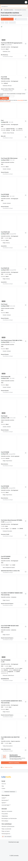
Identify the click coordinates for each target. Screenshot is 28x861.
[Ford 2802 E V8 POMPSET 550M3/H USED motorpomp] (14, 583)
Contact (3, 788)
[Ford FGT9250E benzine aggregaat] (14, 442)
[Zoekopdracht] (26, 6)
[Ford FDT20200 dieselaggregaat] (14, 185)
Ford (2, 120)
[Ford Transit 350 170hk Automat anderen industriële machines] (14, 149)
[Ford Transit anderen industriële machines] (14, 295)
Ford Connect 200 (5, 376)
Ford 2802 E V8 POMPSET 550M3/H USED (12, 592)
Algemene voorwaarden (7, 811)
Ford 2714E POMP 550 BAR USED (10, 625)
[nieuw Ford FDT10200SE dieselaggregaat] (14, 650)
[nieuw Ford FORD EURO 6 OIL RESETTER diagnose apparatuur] (14, 727)
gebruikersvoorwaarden (5, 101)
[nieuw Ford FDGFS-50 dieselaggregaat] (14, 258)
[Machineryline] (1, 10)
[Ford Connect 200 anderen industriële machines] (14, 367)
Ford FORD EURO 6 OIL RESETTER (10, 737)
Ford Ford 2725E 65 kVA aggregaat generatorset (13, 42)
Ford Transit (4, 304)
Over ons (4, 783)
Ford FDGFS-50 (5, 268)
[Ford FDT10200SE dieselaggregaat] (14, 547)
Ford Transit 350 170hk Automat (9, 158)
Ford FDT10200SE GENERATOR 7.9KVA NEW (13, 700)
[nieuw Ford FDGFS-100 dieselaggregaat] (14, 222)
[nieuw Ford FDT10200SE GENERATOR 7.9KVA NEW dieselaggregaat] (14, 691)
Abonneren (4, 98)
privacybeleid (20, 100)
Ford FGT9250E (5, 452)
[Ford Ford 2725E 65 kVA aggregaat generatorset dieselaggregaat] (14, 33)
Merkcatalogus (5, 820)
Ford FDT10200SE (5, 556)
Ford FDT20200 (5, 194)
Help (3, 786)
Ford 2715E (4, 76)
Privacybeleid (5, 813)
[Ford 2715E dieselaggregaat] (14, 67)
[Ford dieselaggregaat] (14, 111)
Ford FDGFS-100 (5, 232)
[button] (26, 2)
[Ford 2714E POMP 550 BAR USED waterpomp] (14, 616)
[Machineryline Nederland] (9, 2)
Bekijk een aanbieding (14, 762)
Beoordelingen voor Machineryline (9, 818)
